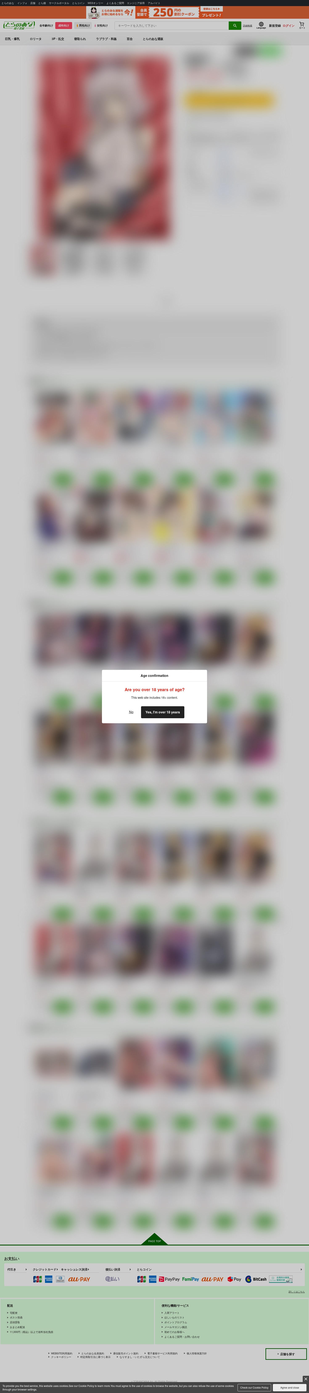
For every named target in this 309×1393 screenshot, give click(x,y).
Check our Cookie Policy (254, 1387)
